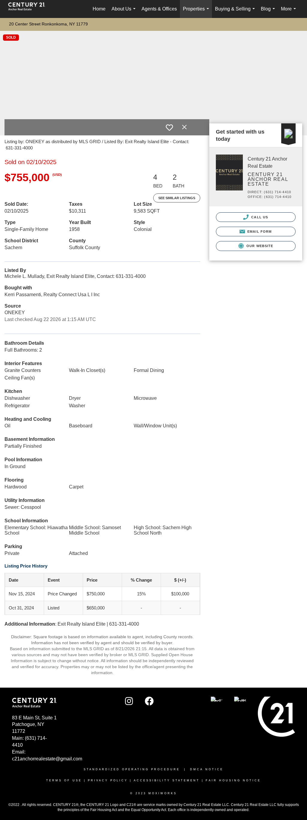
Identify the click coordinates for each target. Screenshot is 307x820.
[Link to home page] (29, 9)
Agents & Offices (159, 8)
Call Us (259, 217)
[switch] (169, 127)
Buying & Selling (236, 12)
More (289, 12)
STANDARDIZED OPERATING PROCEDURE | (137, 769)
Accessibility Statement (167, 780)
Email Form (259, 231)
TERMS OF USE (64, 780)
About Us (125, 12)
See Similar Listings (176, 198)
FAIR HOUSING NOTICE (233, 780)
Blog (269, 12)
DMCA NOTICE (206, 769)
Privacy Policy (108, 780)
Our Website (259, 246)
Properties (197, 12)
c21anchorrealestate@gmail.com (47, 758)
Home (99, 8)
